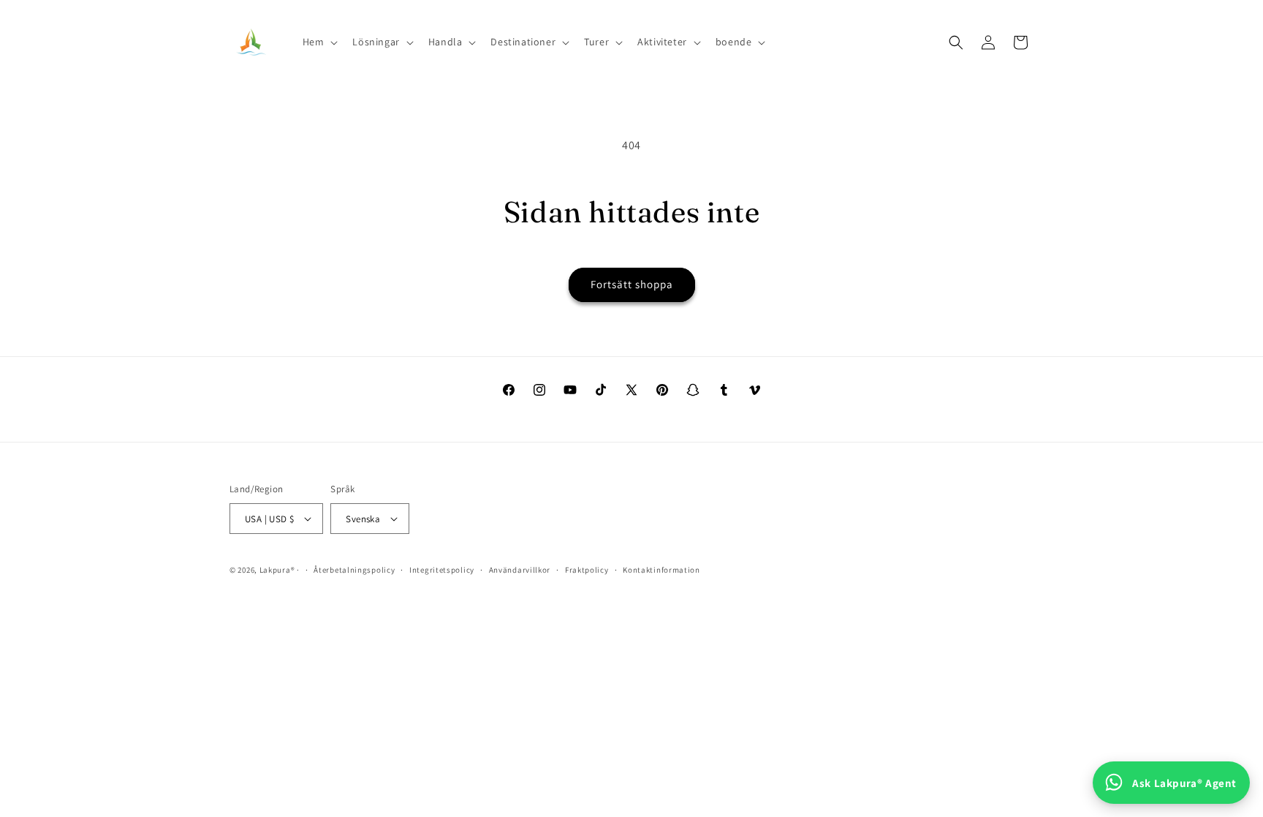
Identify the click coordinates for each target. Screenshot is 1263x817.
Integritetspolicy (441, 570)
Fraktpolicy (587, 570)
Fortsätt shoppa (632, 284)
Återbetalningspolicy (354, 570)
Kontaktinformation (661, 570)
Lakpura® (277, 570)
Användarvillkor (520, 570)
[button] (319, 41)
